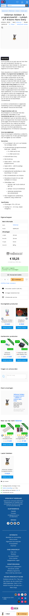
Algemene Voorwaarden (13, 541)
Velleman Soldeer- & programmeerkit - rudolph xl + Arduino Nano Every (19, 398)
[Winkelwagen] (25, 2)
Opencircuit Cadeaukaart (13, 566)
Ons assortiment (13, 556)
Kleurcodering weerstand (13, 573)
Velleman (15, 225)
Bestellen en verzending (13, 537)
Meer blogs (13, 587)
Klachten (13, 545)
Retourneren (13, 539)
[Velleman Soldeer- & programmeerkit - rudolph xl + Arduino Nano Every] (7, 402)
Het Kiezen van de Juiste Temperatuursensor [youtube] (13, 581)
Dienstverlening (13, 564)
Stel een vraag (11, 375)
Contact (13, 513)
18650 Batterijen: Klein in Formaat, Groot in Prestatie (13, 583)
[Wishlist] (16, 2)
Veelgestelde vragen (13, 560)
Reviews (13, 554)
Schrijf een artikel (13, 568)
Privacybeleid (13, 543)
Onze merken (13, 558)
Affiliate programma (13, 571)
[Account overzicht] (20, 2)
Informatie (13, 535)
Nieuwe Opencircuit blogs (13, 576)
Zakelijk (13, 511)
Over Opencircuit (13, 549)
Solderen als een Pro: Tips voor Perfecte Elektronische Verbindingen (13, 579)
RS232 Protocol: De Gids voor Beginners (13, 585)
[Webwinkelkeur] (14, 608)
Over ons (13, 552)
